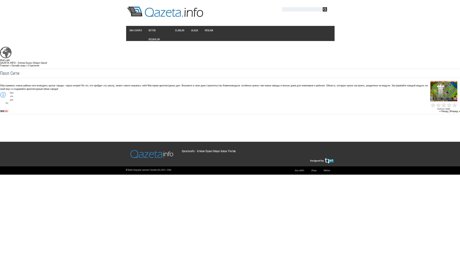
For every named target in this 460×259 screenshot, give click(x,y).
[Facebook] (310, 153)
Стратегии (33, 65)
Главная (4, 65)
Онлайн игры (19, 65)
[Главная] (6, 57)
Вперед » (455, 111)
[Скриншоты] (443, 91)
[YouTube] (317, 153)
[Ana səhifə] (166, 15)
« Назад (443, 111)
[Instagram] (324, 153)
